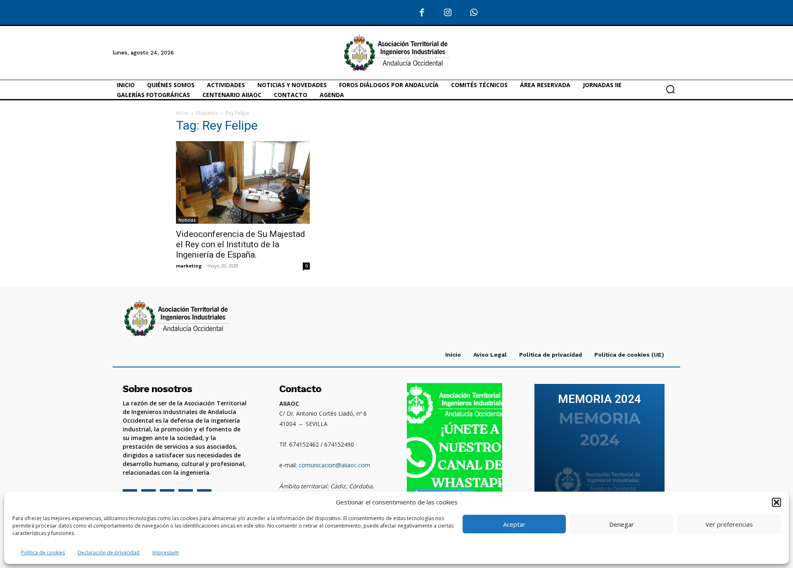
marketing (189, 266)
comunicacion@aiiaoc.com (334, 465)
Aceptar (514, 524)
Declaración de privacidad (109, 552)
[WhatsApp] (474, 13)
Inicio (182, 112)
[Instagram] (448, 13)
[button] (776, 502)
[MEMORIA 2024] (599, 446)
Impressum (165, 552)
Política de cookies (43, 552)
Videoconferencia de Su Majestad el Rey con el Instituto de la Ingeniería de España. (240, 244)
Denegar (621, 524)
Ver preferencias (729, 524)
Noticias (187, 220)
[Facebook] (422, 13)
